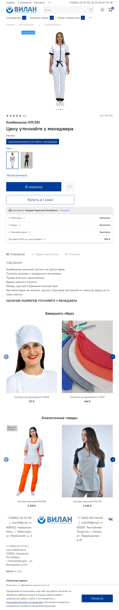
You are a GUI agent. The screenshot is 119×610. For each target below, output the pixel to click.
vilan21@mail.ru (21, 522)
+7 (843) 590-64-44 (90, 518)
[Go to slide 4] (62, 109)
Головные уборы (39, 17)
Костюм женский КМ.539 (32, 501)
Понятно (97, 598)
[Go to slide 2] (58, 109)
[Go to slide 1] (56, 109)
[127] (26, 160)
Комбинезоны (53, 24)
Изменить (65, 210)
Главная (10, 24)
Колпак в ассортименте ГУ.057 (87, 397)
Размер (10, 135)
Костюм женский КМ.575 (87, 501)
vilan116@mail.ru (92, 522)
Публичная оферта (16, 580)
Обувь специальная (68, 17)
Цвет (9, 148)
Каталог (10, 2)
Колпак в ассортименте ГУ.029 (31, 397)
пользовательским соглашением (24, 602)
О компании (24, 2)
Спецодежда (13, 17)
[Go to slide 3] (60, 109)
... (39, 24)
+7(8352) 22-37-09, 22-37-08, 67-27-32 (91, 2)
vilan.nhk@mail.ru (16, 550)
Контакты (39, 2)
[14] (12, 160)
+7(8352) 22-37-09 (19, 518)
